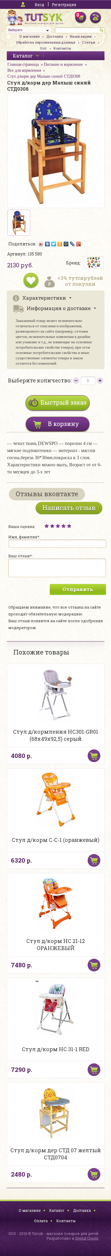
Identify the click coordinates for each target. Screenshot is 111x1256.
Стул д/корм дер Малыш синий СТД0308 (43, 76)
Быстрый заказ (63, 402)
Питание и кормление (63, 64)
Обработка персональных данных (45, 42)
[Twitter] (54, 244)
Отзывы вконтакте (47, 493)
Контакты (62, 48)
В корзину (63, 423)
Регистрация (64, 4)
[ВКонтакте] (47, 244)
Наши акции (80, 36)
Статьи (88, 42)
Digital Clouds (87, 1238)
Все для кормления (24, 70)
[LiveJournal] (72, 244)
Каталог (57, 1210)
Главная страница (23, 64)
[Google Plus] (78, 244)
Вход (39, 4)
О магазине (30, 36)
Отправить (77, 589)
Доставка (54, 36)
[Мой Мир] (66, 244)
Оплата (41, 1220)
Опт (43, 48)
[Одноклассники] (60, 244)
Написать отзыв (69, 507)
